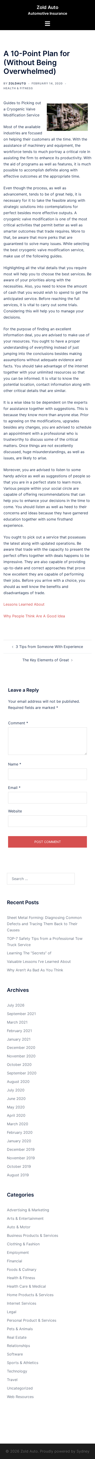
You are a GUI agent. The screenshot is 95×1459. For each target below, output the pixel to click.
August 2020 (18, 1081)
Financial (14, 1261)
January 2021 (18, 1039)
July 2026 (15, 1005)
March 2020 (17, 1124)
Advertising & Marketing (28, 1210)
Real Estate (17, 1337)
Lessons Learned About (24, 604)
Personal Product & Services (31, 1320)
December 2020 (21, 1047)
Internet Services (21, 1303)
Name (14, 764)
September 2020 (21, 1073)
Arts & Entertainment (25, 1218)
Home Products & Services (30, 1294)
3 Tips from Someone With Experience (49, 646)
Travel (12, 1379)
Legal (11, 1311)
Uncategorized (20, 1388)
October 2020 (19, 1064)
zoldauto (17, 83)
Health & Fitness (18, 88)
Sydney (83, 1451)
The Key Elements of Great (45, 660)
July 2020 (15, 1090)
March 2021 (17, 1022)
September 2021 (21, 1013)
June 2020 (16, 1098)
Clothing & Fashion (23, 1244)
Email (14, 787)
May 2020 (16, 1107)
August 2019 (18, 1175)
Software (15, 1354)
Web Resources (20, 1396)
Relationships (18, 1345)
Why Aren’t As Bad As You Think (35, 970)
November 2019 (21, 1158)
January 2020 (19, 1141)
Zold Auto (47, 7)
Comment (18, 723)
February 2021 (19, 1030)
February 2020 (20, 1132)
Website (15, 811)
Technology (17, 1371)
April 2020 (16, 1115)
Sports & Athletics (22, 1362)
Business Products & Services (32, 1235)
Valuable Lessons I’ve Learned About (39, 961)
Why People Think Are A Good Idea (34, 616)
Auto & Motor (18, 1227)
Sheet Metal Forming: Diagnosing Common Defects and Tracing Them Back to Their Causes (44, 923)
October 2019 (19, 1166)
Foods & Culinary (21, 1269)
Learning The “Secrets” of (29, 953)
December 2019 (21, 1149)
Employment (18, 1252)
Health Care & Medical (26, 1286)
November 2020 (21, 1056)
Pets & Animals (20, 1329)
